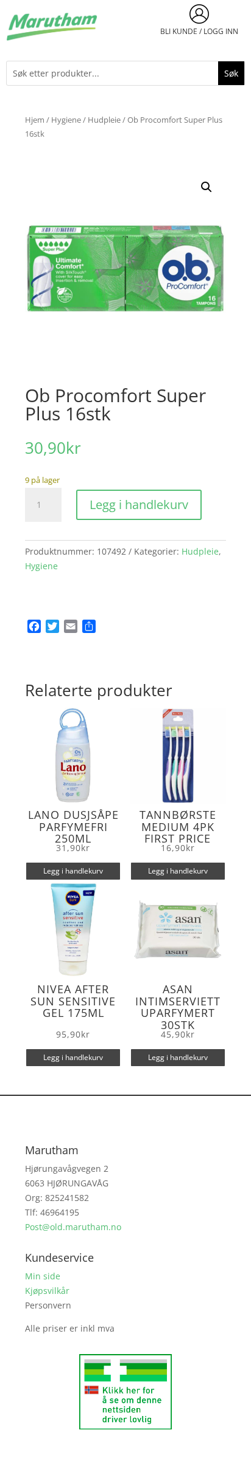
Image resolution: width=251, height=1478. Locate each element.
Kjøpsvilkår (47, 1290)
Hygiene (66, 119)
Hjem (34, 119)
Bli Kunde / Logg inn (199, 31)
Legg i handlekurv (139, 504)
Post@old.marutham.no (73, 1227)
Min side (42, 1276)
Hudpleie (104, 119)
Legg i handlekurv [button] (73, 871)
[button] (206, 187)
